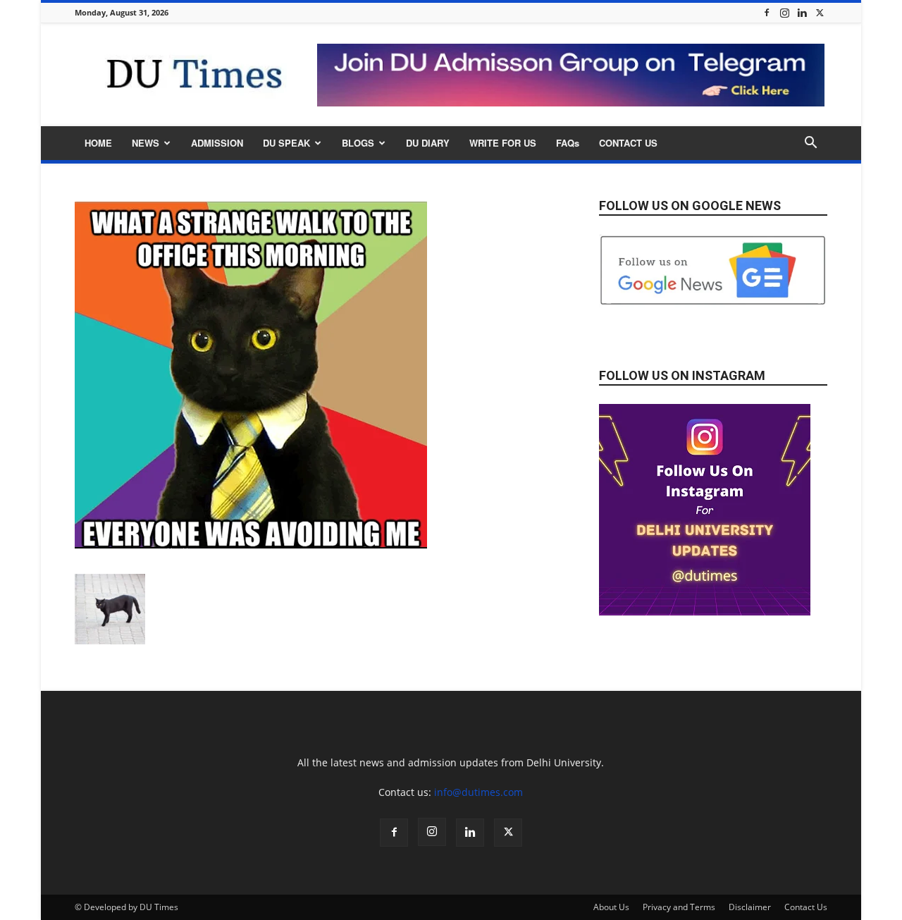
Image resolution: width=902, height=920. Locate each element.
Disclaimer (750, 907)
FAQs (567, 142)
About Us (611, 907)
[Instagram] (784, 12)
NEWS (145, 142)
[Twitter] (819, 12)
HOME (98, 142)
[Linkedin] (802, 12)
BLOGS (358, 142)
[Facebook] (766, 12)
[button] (810, 144)
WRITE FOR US (502, 142)
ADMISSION (217, 142)
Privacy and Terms (679, 907)
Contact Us (805, 907)
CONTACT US (628, 142)
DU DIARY (428, 142)
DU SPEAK (286, 142)
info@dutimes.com (478, 792)
